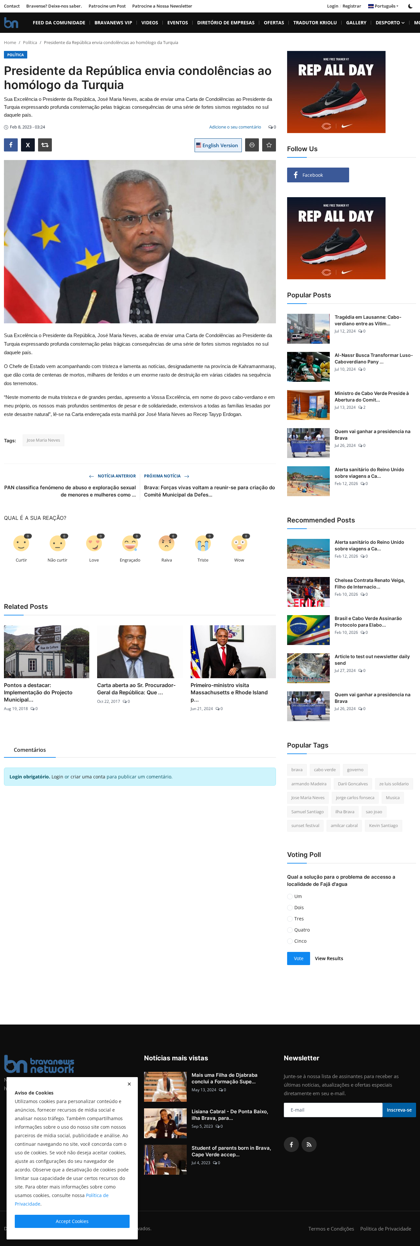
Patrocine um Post (107, 6)
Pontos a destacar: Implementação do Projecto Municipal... (38, 692)
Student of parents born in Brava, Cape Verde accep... (231, 1151)
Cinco (300, 941)
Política (30, 42)
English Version (219, 145)
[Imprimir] (252, 144)
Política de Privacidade (385, 1228)
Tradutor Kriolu (315, 22)
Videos (149, 22)
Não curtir (57, 560)
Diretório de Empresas (226, 22)
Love (94, 560)
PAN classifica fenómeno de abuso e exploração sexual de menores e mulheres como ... (70, 491)
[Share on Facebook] (11, 144)
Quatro (302, 930)
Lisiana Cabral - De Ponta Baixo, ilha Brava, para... (230, 1114)
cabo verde (325, 770)
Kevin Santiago (383, 825)
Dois (299, 907)
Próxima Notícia (162, 476)
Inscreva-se (399, 1110)
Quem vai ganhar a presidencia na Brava (372, 434)
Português (384, 6)
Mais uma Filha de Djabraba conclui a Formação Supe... (225, 1078)
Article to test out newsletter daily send (372, 660)
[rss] (309, 1144)
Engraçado (130, 560)
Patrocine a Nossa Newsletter (162, 6)
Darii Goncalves (353, 784)
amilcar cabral (344, 825)
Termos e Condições (331, 1228)
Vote (299, 958)
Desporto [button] (388, 22)
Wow (239, 560)
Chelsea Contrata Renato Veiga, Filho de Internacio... (370, 583)
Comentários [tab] (30, 749)
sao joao (374, 812)
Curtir (21, 560)
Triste (203, 560)
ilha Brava (344, 812)
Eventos (177, 22)
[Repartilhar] (45, 144)
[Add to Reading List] (269, 144)
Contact (12, 6)
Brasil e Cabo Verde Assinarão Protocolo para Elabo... (368, 621)
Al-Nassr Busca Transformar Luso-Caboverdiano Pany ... (374, 358)
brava (297, 770)
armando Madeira (308, 784)
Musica (393, 797)
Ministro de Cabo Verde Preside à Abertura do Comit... (372, 396)
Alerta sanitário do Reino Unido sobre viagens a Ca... (369, 473)
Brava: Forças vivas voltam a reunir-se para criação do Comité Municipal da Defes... (209, 491)
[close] (129, 1084)
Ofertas (274, 22)
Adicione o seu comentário (235, 127)
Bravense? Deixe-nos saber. (54, 6)
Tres (299, 918)
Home (10, 42)
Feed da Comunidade (59, 22)
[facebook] (291, 1144)
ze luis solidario (394, 784)
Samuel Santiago (307, 812)
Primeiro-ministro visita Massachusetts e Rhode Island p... (229, 692)
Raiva (166, 560)
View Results (329, 958)
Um (298, 896)
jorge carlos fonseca (355, 797)
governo (355, 770)
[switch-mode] (410, 6)
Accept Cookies (72, 1221)
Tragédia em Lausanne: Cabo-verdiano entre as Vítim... (368, 320)
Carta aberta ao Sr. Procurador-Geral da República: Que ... (136, 689)
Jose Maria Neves (43, 440)
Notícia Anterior (116, 476)
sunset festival (305, 825)
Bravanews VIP (113, 22)
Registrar (352, 6)
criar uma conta (88, 776)
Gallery (356, 22)
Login (332, 6)
